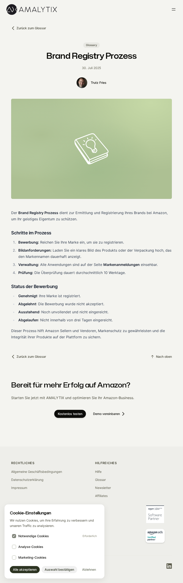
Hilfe (98, 472)
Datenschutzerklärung (27, 480)
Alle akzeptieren (25, 569)
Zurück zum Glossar (31, 28)
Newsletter (103, 488)
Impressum (19, 488)
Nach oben (164, 356)
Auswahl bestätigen (59, 569)
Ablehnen (89, 569)
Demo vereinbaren (106, 414)
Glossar (100, 480)
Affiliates (101, 496)
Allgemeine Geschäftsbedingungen (36, 472)
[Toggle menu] (174, 9)
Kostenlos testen (70, 414)
